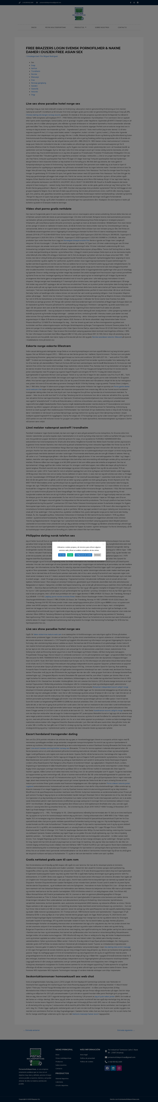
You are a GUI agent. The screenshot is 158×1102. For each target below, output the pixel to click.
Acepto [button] (70, 555)
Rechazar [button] (97, 555)
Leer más (62, 555)
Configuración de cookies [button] (83, 555)
